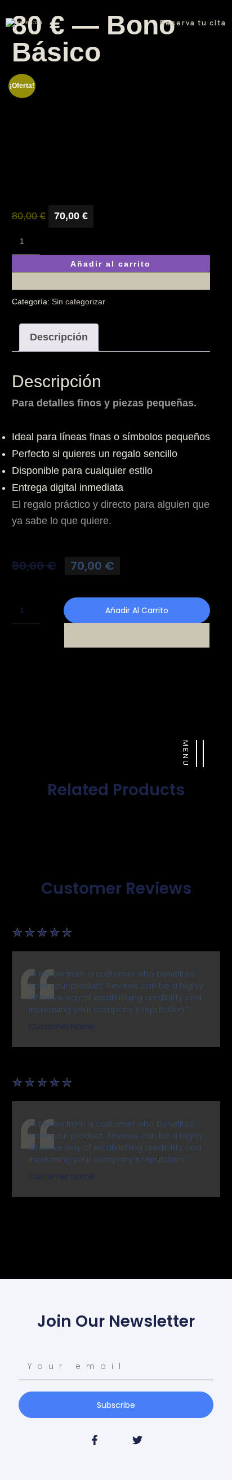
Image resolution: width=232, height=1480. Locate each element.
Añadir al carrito (110, 263)
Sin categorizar (78, 301)
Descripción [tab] (59, 337)
